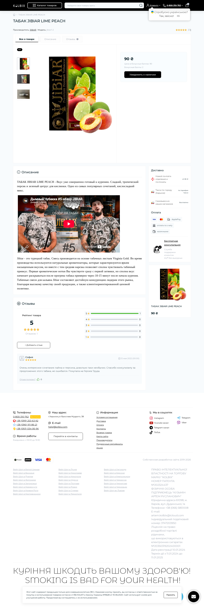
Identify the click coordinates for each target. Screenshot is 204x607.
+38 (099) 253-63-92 (27, 420)
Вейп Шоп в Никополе (69, 476)
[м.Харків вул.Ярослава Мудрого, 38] (56, 400)
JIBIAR (33, 30)
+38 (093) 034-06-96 (27, 428)
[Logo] (19, 5)
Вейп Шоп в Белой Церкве (26, 469)
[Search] (141, 5)
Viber (184, 422)
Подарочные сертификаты (109, 444)
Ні (178, 16)
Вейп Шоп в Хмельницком (117, 476)
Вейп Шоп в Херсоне (114, 473)
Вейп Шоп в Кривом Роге (25, 490)
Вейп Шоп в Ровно (67, 487)
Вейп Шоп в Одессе (68, 480)
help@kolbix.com (57, 426)
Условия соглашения (106, 417)
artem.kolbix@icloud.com (167, 515)
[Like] (38, 379)
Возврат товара (104, 432)
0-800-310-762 (21, 416)
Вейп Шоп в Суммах (68, 490)
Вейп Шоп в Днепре (23, 476)
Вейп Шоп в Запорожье (25, 483)
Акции (99, 448)
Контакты (101, 429)
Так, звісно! (166, 16)
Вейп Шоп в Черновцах (115, 487)
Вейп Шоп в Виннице (23, 473)
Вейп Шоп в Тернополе (70, 494)
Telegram (186, 418)
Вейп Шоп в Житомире (24, 480)
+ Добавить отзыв (33, 345)
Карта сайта (102, 436)
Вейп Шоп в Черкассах (115, 480)
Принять (170, 595)
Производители (104, 440)
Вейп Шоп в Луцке (67, 469)
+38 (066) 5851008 (177, 507)
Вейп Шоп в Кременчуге (25, 487)
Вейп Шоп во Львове (114, 490)
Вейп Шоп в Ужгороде (115, 469)
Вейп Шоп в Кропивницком (26, 494)
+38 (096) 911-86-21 (26, 424)
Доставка (101, 421)
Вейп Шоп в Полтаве (68, 483)
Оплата (100, 425)
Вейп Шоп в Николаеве (70, 473)
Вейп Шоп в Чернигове (115, 483)
